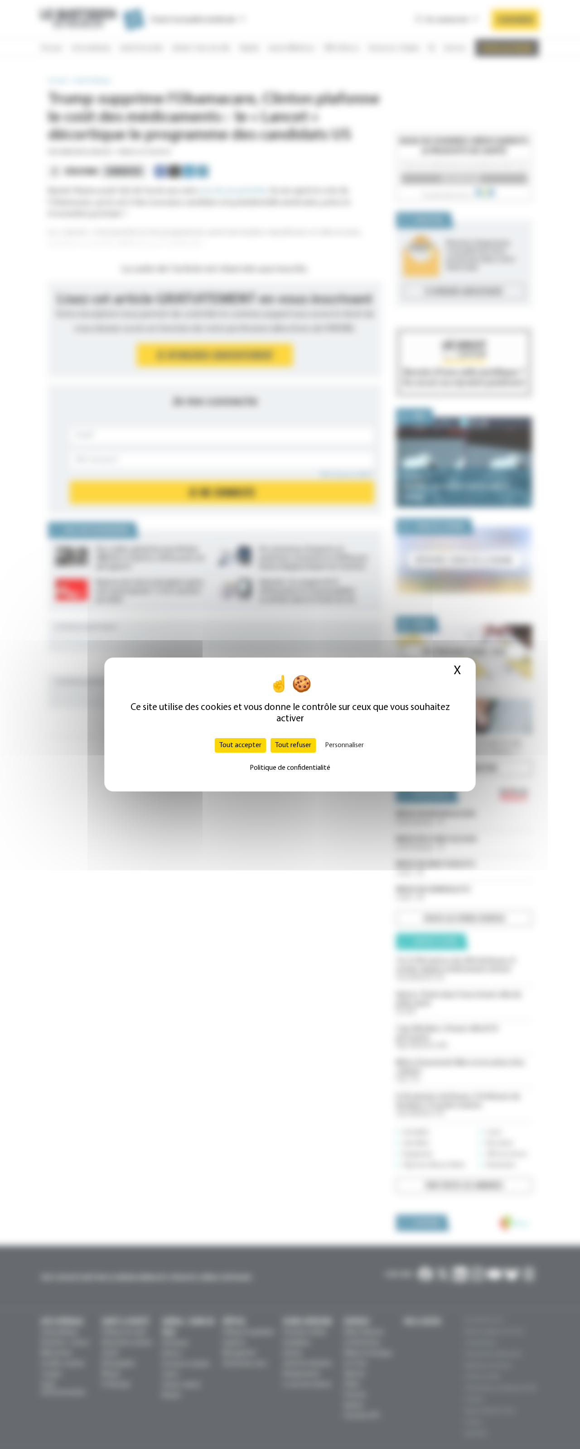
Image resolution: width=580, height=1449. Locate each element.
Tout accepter (240, 745)
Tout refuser (293, 745)
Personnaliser (344, 745)
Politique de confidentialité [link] (290, 768)
